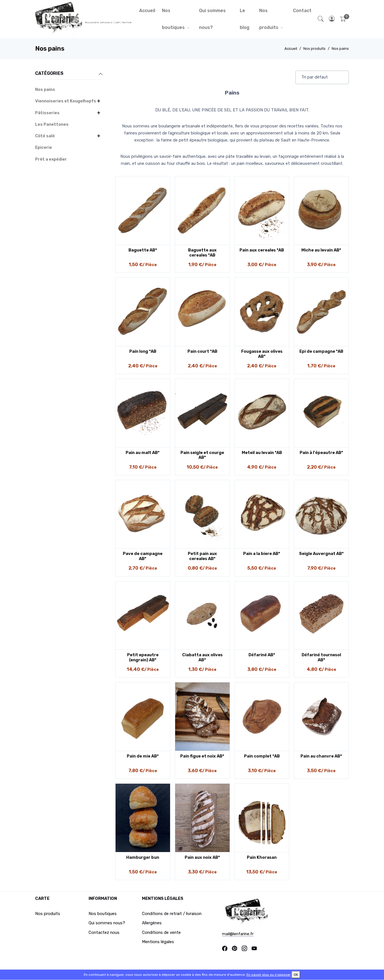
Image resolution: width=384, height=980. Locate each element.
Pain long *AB (142, 351)
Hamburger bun (142, 857)
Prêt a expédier (51, 159)
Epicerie (43, 147)
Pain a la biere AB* (261, 553)
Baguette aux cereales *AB (202, 253)
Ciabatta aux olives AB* (202, 657)
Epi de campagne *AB (321, 351)
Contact (302, 10)
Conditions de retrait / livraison (172, 913)
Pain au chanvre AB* (321, 756)
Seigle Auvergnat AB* (321, 553)
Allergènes (152, 922)
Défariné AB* (262, 654)
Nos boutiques (173, 19)
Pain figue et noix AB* (202, 756)
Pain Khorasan (262, 857)
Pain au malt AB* (143, 452)
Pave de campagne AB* (142, 556)
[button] (332, 19)
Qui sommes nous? (212, 19)
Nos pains (340, 48)
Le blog (244, 19)
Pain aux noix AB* (202, 857)
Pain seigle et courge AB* (202, 455)
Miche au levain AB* (321, 250)
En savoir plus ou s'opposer (269, 975)
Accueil (147, 10)
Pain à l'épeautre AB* (321, 452)
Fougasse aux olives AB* (262, 354)
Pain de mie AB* (143, 756)
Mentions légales (158, 941)
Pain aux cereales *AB (262, 250)
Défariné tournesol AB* (321, 657)
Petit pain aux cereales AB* (202, 556)
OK (296, 975)
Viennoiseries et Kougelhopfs (65, 101)
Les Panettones (52, 124)
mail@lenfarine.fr (238, 933)
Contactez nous (104, 932)
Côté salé (45, 135)
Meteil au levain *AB (262, 452)
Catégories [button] (49, 73)
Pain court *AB (202, 351)
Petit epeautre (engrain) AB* (143, 657)
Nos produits (268, 19)
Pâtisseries (47, 112)
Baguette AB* (142, 250)
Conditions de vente (161, 932)
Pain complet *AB (262, 756)
